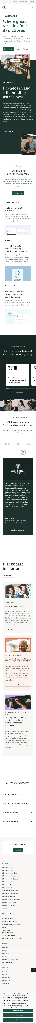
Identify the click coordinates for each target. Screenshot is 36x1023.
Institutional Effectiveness (10, 891)
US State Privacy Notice (9, 921)
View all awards (19, 392)
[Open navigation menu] (32, 7)
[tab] (7, 444)
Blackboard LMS (7, 867)
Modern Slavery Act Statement (11, 924)
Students (15, 2)
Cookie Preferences (8, 933)
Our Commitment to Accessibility (12, 938)
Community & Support (27, 2)
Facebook (5, 980)
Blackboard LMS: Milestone (10, 882)
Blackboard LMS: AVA (8, 870)
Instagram (5, 983)
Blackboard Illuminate (9, 885)
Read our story (8, 131)
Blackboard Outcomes (9, 902)
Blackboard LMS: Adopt (9, 873)
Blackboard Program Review (11, 899)
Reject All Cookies (18, 1015)
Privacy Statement (7, 918)
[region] (21, 375)
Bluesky (4, 977)
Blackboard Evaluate (8, 905)
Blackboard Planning (8, 896)
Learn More (9, 629)
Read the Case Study (18, 530)
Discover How (18, 193)
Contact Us (18, 850)
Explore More (8, 575)
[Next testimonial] (21, 543)
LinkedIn (5, 972)
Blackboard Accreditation (10, 893)
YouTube (5, 975)
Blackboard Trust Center (9, 914)
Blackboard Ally (7, 888)
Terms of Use (6, 930)
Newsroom (5, 953)
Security (4, 927)
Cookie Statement (24, 1007)
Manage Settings (18, 1010)
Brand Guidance (7, 962)
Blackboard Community (9, 959)
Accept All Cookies (18, 1020)
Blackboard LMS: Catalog (10, 879)
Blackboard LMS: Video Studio (11, 876)
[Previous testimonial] (15, 543)
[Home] (4, 7)
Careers (4, 950)
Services (4, 908)
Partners (5, 956)
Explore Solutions (22, 49)
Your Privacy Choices (8, 935)
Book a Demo (8, 49)
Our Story (5, 948)
